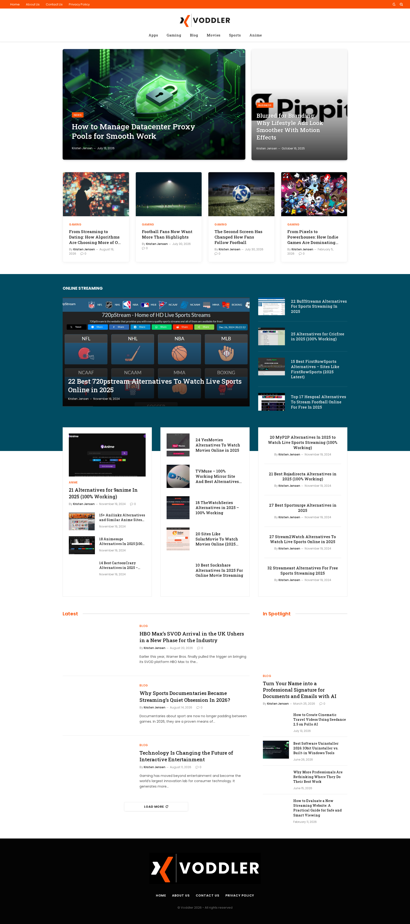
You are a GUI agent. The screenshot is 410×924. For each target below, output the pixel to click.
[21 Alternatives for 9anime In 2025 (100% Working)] (107, 455)
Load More (154, 806)
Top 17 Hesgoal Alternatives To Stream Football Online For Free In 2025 (318, 402)
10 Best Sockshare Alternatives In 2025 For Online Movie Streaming (219, 570)
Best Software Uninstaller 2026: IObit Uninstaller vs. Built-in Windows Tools (316, 748)
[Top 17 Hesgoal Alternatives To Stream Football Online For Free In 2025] (271, 402)
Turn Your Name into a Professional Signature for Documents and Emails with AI (299, 689)
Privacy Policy (79, 4)
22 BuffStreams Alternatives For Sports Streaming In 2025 (319, 306)
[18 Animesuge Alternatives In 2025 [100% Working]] (82, 545)
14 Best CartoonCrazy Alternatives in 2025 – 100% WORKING (118, 565)
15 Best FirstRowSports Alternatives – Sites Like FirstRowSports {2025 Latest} (315, 369)
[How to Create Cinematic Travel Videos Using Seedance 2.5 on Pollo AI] (276, 721)
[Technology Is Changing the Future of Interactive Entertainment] (98, 765)
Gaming (174, 35)
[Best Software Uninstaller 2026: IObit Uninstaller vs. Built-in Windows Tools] (276, 750)
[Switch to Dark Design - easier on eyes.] (394, 4)
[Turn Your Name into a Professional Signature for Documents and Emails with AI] (305, 646)
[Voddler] (205, 19)
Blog (194, 35)
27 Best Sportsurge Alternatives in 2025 (302, 508)
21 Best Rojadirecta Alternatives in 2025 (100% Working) (302, 476)
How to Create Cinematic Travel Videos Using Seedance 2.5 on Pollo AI (319, 719)
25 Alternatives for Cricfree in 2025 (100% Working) (317, 336)
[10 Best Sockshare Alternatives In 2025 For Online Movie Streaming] (178, 570)
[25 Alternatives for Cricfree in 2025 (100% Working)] (271, 336)
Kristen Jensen (82, 148)
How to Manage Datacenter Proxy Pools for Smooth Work (133, 131)
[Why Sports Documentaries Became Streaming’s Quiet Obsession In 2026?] (98, 706)
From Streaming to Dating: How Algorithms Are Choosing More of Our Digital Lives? (95, 237)
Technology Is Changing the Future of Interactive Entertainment (186, 756)
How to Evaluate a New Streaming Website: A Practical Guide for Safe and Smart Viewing (317, 807)
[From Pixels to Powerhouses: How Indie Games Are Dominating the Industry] (314, 194)
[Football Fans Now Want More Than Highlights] (169, 194)
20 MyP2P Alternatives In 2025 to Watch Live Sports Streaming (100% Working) (302, 442)
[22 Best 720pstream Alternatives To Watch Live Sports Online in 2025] (156, 352)
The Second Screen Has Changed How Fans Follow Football (238, 237)
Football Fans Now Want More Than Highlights (167, 234)
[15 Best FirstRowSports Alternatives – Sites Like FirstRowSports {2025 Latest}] (271, 366)
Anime (255, 35)
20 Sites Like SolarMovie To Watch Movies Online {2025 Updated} (217, 539)
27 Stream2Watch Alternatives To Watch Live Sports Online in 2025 (302, 539)
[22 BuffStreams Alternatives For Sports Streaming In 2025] (271, 306)
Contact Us (54, 4)
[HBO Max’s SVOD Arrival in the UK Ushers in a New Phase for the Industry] (98, 646)
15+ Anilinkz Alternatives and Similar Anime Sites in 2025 (122, 517)
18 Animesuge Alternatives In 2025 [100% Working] (122, 541)
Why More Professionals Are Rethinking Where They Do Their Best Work (318, 777)
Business (265, 105)
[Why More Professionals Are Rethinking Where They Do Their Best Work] (276, 778)
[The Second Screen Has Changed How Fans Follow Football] (241, 194)
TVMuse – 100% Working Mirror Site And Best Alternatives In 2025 (217, 476)
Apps (153, 35)
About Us (33, 4)
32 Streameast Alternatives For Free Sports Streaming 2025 (302, 570)
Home (15, 4)
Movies (213, 35)
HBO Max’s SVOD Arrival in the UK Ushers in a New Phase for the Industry (192, 637)
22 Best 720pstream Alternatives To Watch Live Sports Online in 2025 (155, 385)
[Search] (401, 4)
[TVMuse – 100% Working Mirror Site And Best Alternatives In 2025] (178, 476)
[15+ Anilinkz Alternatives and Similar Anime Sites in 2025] (82, 521)
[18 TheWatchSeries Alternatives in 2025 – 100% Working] (178, 507)
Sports (235, 35)
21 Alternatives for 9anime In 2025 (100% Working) (103, 493)
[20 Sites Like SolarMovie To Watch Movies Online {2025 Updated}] (178, 538)
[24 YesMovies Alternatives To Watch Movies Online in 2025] (178, 444)
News (78, 115)
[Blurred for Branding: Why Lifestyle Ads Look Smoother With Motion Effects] (299, 104)
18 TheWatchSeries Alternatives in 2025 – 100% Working (217, 507)
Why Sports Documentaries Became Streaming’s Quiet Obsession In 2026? (185, 696)
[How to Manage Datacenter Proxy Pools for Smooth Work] (154, 104)
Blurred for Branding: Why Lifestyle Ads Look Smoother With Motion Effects (289, 126)
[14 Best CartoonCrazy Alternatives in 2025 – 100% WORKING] (82, 569)
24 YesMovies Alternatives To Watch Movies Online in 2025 (218, 445)
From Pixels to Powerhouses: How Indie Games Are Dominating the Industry (312, 237)
